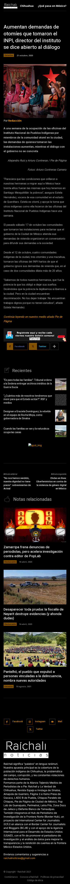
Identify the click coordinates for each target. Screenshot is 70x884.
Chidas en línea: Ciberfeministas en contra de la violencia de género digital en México (51, 483)
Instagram (40, 721)
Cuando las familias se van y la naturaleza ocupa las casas (26, 430)
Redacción (15, 120)
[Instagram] (30, 722)
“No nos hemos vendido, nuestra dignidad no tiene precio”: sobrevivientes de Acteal (17, 483)
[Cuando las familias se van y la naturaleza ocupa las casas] (60, 431)
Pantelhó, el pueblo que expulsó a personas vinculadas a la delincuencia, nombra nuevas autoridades (33, 676)
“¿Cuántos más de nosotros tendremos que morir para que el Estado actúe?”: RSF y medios (28, 399)
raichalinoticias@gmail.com (19, 858)
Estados (9, 55)
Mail (60, 721)
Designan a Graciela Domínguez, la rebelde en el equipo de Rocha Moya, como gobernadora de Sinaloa (27, 415)
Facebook (18, 721)
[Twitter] (30, 729)
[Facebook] (7, 722)
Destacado (10, 561)
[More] (55, 346)
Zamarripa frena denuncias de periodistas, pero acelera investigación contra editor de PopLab (33, 551)
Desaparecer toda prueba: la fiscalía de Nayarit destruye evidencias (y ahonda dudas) (34, 614)
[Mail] (52, 722)
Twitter (39, 729)
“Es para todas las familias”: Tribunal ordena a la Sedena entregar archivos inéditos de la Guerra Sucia (28, 383)
